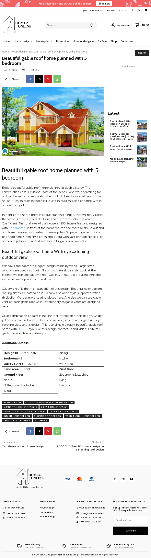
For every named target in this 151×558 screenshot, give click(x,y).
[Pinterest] (48, 79)
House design (19, 51)
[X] (39, 79)
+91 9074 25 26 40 (117, 10)
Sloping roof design (47, 416)
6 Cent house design (54, 407)
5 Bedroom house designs (20, 407)
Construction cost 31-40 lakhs (25, 411)
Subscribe (131, 530)
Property (41, 420)
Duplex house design (63, 411)
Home (5, 51)
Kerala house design (17, 420)
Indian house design (17, 416)
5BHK (22, 329)
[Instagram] (139, 10)
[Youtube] (146, 10)
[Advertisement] (129, 88)
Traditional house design (82, 416)
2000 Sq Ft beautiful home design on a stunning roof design (80, 447)
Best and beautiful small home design (121, 147)
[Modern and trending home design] (142, 162)
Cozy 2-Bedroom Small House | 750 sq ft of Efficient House (122, 136)
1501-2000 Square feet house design (49, 402)
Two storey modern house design (23, 446)
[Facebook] (133, 10)
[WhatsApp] (57, 79)
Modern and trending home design (122, 160)
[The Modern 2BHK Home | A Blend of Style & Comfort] (142, 125)
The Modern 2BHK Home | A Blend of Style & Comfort (120, 124)
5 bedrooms (17, 228)
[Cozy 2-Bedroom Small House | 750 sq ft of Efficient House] (142, 137)
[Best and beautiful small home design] (142, 149)
